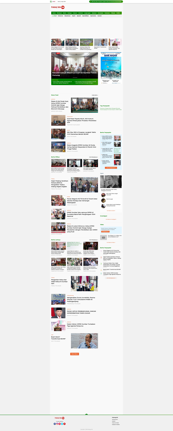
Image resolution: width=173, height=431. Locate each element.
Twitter (62, 425)
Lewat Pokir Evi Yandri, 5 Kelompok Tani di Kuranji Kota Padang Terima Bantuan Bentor (74, 252)
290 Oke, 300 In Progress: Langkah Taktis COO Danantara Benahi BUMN (81, 133)
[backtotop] (86, 415)
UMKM (100, 15)
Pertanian (93, 15)
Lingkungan (87, 13)
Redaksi (113, 421)
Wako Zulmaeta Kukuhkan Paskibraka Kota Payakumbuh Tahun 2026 (90, 268)
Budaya (70, 13)
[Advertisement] (97, 7)
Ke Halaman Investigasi (111, 219)
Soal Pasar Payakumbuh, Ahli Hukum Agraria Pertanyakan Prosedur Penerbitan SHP (81, 120)
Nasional (94, 13)
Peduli (79, 15)
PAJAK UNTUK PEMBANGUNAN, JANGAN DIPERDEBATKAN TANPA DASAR (81, 312)
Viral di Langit (109, 199)
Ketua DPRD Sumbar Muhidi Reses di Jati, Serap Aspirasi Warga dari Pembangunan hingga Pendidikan (62, 82)
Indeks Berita (94, 95)
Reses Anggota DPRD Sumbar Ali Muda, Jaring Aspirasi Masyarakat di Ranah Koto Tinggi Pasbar (107, 1)
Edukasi (105, 109)
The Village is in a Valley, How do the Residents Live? (115, 236)
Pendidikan (86, 15)
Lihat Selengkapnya (93, 157)
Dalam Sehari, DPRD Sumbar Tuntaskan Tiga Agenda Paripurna (114, 48)
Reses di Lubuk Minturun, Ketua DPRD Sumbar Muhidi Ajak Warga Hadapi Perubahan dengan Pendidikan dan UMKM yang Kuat (82, 229)
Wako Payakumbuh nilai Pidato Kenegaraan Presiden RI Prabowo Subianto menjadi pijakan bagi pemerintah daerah (58, 268)
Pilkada (113, 13)
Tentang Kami (115, 419)
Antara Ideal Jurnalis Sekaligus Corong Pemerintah (113, 205)
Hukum (75, 13)
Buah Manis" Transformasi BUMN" (100, 47)
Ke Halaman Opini (110, 210)
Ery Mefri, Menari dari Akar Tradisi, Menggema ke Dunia (109, 190)
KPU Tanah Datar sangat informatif (112, 194)
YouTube (65, 425)
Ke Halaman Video (111, 242)
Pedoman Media (115, 422)
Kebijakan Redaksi (116, 424)
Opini (74, 15)
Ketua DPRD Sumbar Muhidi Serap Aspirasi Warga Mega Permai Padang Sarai (57, 252)
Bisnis (64, 13)
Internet (61, 15)
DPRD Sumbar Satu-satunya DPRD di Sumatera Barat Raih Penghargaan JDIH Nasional (81, 214)
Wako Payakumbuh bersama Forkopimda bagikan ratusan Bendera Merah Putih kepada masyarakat (73, 268)
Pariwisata (100, 13)
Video (55, 15)
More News (74, 354)
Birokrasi (59, 13)
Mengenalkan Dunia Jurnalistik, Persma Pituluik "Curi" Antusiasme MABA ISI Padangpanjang (81, 299)
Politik (118, 13)
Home (53, 1)
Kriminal (81, 13)
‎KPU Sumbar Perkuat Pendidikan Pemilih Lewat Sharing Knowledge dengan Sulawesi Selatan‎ (85, 82)
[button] (72, 77)
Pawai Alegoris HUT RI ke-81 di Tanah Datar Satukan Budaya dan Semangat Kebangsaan (57, 48)
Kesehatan (67, 15)
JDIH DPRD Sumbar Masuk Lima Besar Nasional (89, 169)
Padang (53, 70)
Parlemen (107, 13)
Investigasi (103, 216)
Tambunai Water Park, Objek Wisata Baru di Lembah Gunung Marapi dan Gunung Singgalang (85, 48)
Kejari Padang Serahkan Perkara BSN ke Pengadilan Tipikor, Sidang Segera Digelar (72, 48)
